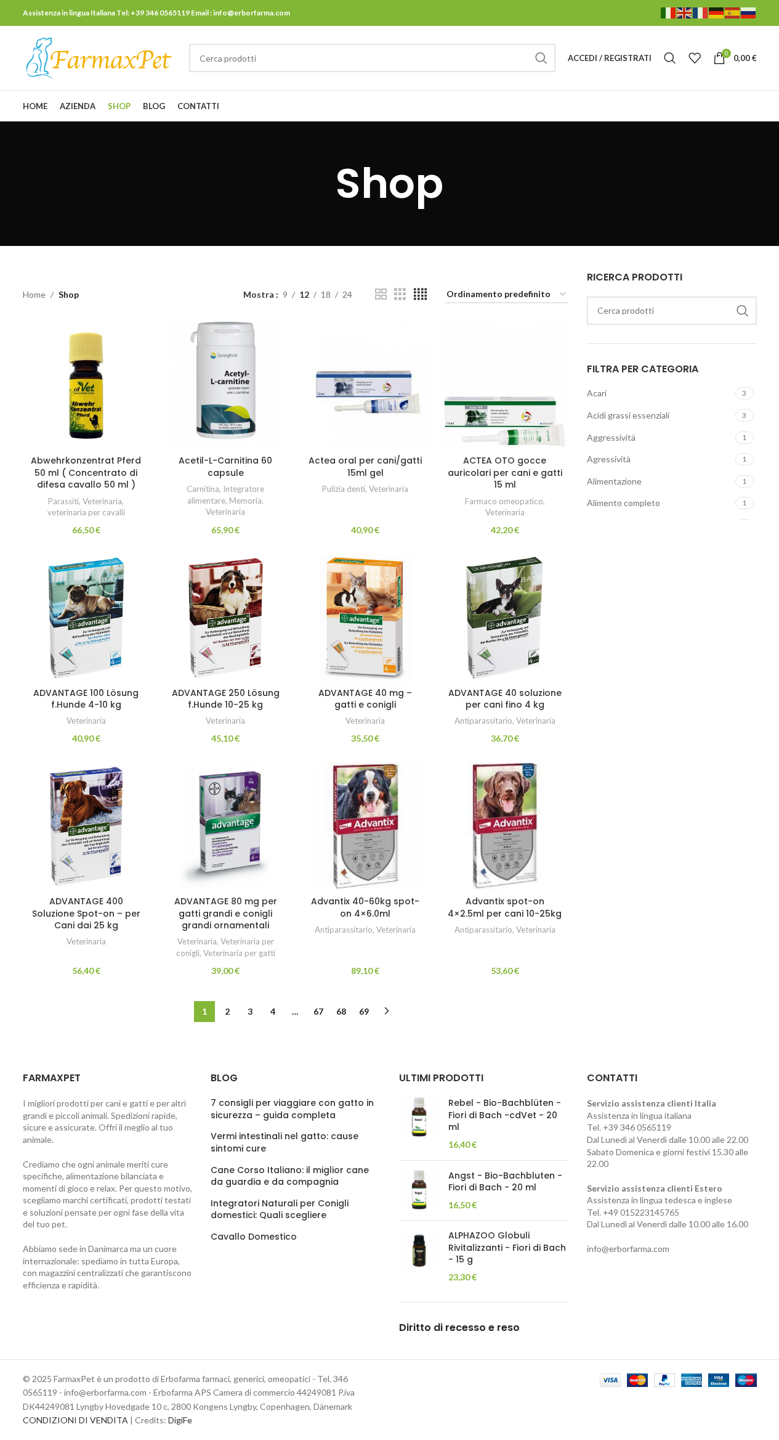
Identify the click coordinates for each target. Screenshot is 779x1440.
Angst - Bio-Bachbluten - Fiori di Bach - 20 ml (505, 1182)
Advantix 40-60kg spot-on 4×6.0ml (365, 907)
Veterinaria (102, 501)
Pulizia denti (343, 489)
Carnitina (203, 489)
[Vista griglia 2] (381, 294)
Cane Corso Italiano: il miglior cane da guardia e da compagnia (290, 1176)
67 (318, 1011)
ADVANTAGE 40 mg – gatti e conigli (365, 699)
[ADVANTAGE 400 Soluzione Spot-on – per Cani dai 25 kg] (86, 826)
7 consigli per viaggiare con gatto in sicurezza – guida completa (292, 1109)
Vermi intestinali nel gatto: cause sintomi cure (284, 1143)
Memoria (245, 500)
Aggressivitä (611, 437)
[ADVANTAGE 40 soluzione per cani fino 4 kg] (504, 618)
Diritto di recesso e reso (459, 1327)
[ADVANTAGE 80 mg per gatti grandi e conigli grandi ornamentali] (225, 826)
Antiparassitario (483, 721)
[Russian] (749, 12)
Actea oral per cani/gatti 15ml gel (365, 466)
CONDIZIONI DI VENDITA (75, 1420)
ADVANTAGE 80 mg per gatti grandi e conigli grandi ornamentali (225, 913)
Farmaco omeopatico (504, 501)
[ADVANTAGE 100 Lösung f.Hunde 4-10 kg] (86, 618)
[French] (701, 12)
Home (34, 294)
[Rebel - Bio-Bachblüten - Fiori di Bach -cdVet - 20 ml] (419, 1123)
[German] (717, 12)
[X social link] (702, 106)
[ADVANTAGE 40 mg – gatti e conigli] (365, 618)
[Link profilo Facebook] (686, 106)
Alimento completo (623, 502)
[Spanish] (733, 12)
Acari (597, 393)
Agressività (609, 459)
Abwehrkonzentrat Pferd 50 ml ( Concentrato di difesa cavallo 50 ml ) (86, 472)
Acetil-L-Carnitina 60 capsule (225, 466)
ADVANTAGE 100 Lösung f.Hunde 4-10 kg (86, 699)
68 (341, 1011)
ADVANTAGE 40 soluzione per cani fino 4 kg (505, 699)
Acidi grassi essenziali (628, 415)
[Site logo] (100, 57)
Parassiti (63, 501)
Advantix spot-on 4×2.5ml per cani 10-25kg (505, 907)
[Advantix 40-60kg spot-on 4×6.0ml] (365, 826)
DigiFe (180, 1420)
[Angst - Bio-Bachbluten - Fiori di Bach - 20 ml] (419, 1190)
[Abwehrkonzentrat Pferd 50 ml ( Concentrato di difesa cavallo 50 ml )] (86, 385)
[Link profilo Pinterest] (718, 106)
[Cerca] (670, 58)
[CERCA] (541, 58)
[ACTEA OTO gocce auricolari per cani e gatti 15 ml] (504, 385)
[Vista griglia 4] (420, 294)
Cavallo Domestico (254, 1237)
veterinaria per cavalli (86, 512)
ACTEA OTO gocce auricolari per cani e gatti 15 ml (505, 472)
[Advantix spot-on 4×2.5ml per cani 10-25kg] (504, 826)
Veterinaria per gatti (239, 953)
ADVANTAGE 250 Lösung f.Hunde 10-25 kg (226, 699)
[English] (685, 12)
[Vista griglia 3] (400, 294)
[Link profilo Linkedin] (733, 106)
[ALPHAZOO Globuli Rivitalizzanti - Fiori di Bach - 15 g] (419, 1256)
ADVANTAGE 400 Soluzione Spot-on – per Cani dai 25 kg (86, 913)
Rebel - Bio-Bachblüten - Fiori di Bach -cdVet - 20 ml (504, 1115)
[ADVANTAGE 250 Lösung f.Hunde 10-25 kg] (225, 618)
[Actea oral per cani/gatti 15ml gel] (365, 385)
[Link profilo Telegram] (749, 106)
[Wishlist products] (694, 58)
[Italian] (669, 12)
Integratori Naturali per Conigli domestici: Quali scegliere (280, 1210)
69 (364, 1011)
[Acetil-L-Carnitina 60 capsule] (225, 385)
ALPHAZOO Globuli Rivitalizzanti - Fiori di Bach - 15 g (507, 1248)
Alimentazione (614, 481)
